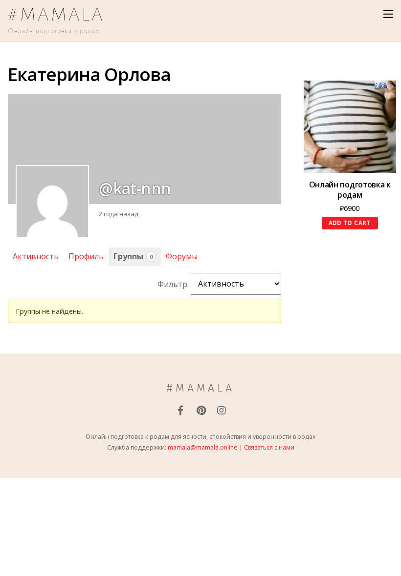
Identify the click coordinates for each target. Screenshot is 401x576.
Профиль (86, 256)
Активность (36, 256)
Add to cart (350, 222)
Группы (133, 256)
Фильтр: (173, 283)
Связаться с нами (269, 447)
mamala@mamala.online (203, 447)
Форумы (182, 256)
